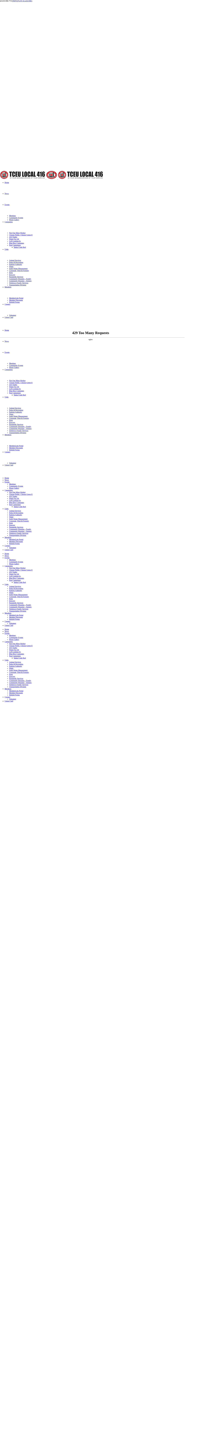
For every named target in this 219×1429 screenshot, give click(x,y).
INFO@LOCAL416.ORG (22, 1)
